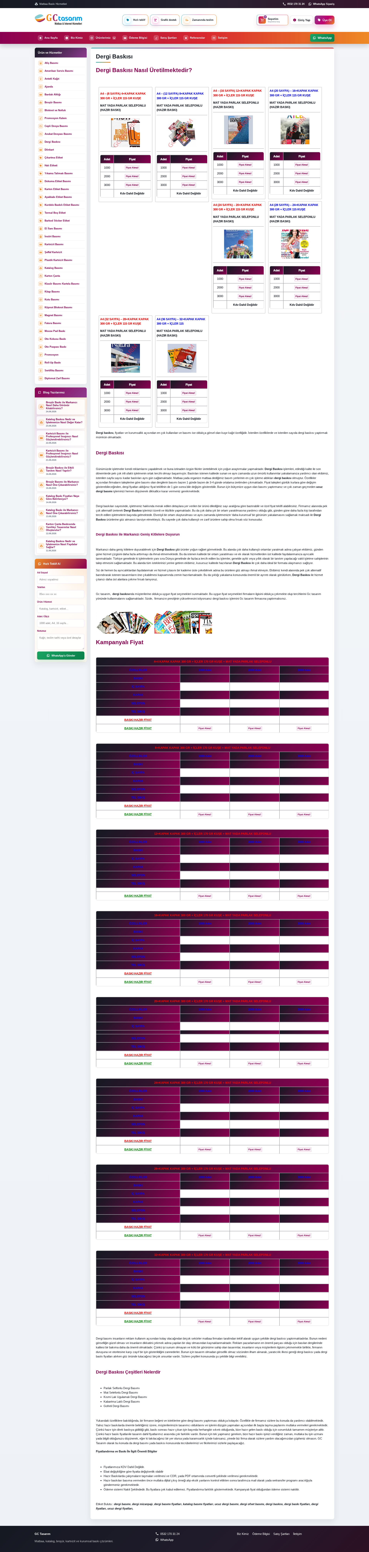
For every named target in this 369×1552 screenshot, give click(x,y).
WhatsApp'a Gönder (63, 655)
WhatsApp (166, 1539)
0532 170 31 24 (295, 3)
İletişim (297, 1533)
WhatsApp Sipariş (323, 3)
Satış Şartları (281, 1533)
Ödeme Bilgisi (261, 1533)
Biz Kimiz (243, 1533)
